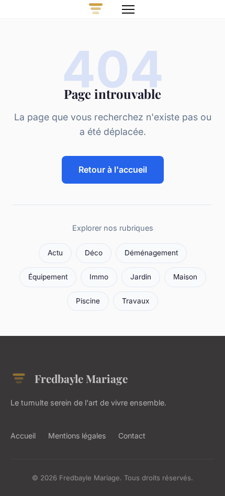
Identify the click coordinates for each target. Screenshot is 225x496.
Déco (94, 253)
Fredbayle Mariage (81, 378)
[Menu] (128, 9)
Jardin (140, 277)
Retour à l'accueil (112, 169)
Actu (55, 253)
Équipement (48, 277)
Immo (98, 277)
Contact (131, 435)
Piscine (88, 301)
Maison (185, 277)
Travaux (135, 301)
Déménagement (151, 253)
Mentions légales (77, 435)
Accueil (23, 435)
